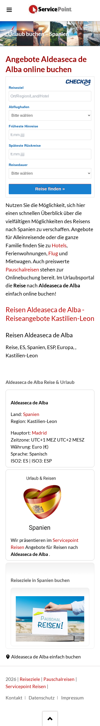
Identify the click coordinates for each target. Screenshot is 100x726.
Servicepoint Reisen (26, 686)
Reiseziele (30, 679)
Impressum (72, 697)
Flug (53, 253)
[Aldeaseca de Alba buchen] (41, 533)
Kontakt (14, 697)
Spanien (31, 414)
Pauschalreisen (22, 269)
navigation (9, 9)
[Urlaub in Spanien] (50, 619)
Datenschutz (42, 697)
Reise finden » (50, 189)
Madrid (39, 433)
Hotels (59, 245)
